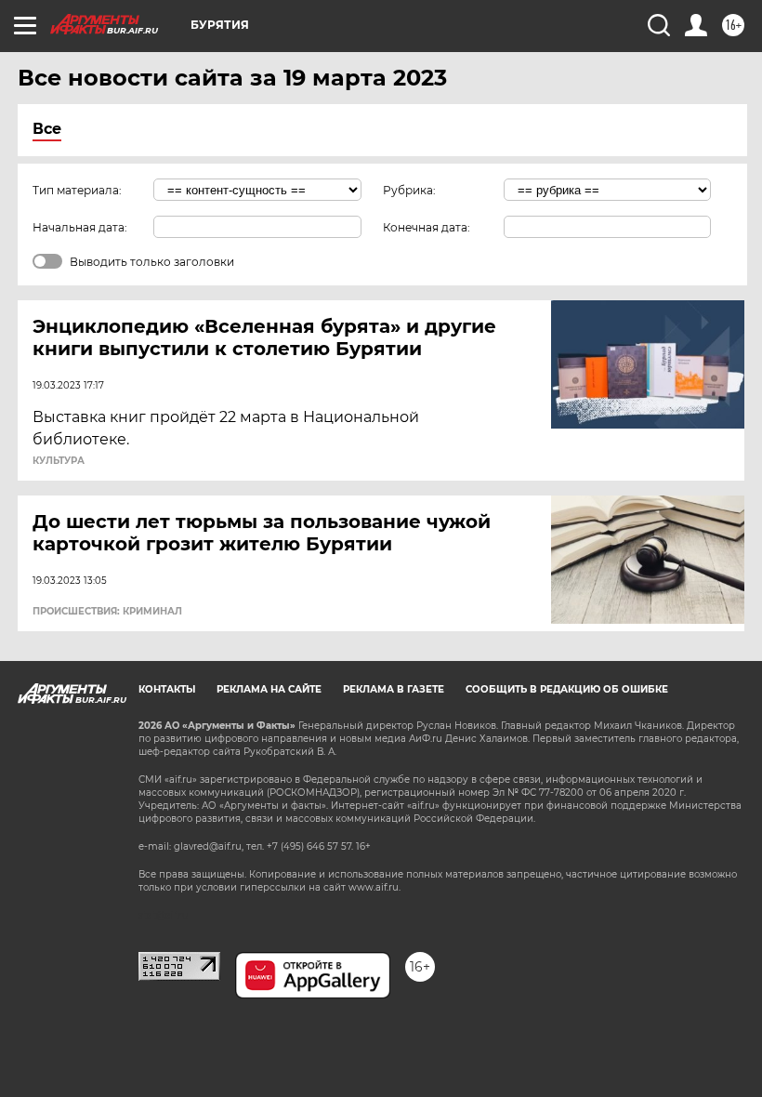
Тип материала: (77, 190)
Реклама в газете (393, 689)
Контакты (166, 689)
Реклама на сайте (269, 689)
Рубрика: (409, 190)
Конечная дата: (426, 227)
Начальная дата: (80, 227)
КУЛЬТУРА (59, 461)
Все (47, 129)
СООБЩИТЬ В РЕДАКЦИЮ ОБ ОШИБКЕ (567, 689)
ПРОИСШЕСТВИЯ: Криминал (107, 611)
